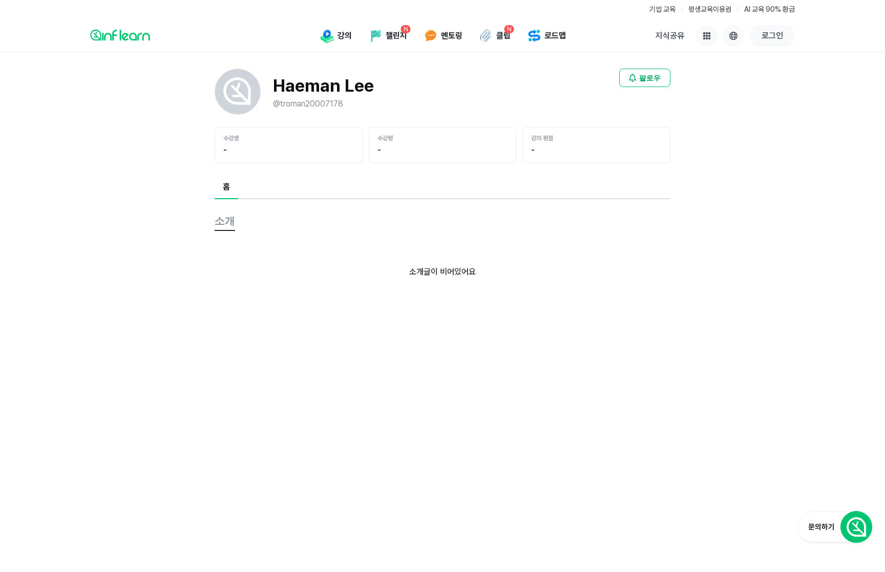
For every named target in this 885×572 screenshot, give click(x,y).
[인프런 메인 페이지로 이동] (120, 35)
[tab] (226, 187)
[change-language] (733, 36)
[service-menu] (707, 36)
